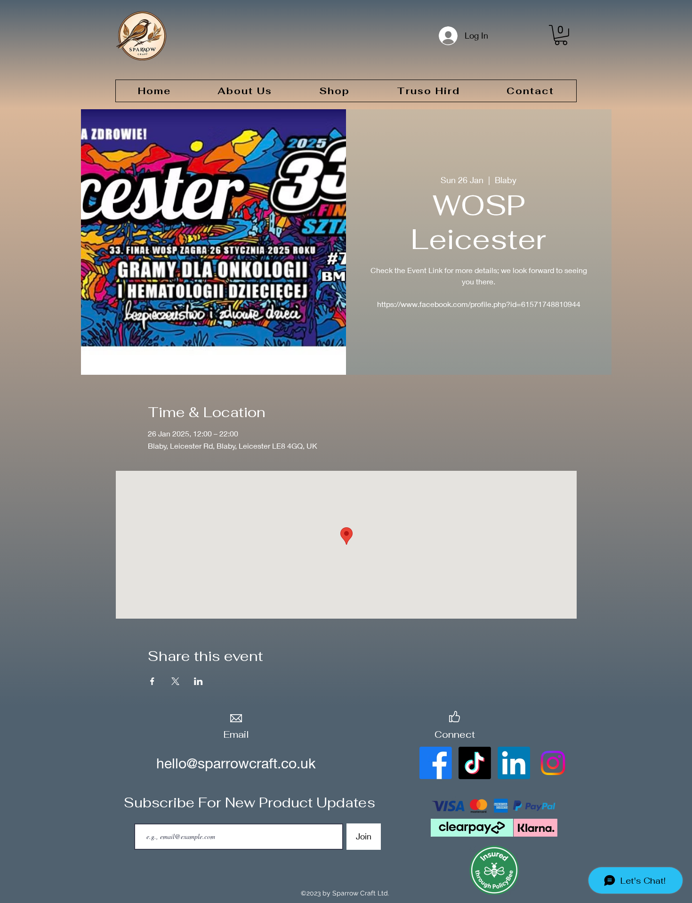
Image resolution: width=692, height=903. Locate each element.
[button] (561, 35)
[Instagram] (553, 763)
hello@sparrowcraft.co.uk (236, 763)
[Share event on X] (175, 681)
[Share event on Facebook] (152, 681)
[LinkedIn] (514, 763)
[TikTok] (475, 763)
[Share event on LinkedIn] (198, 681)
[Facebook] (435, 763)
